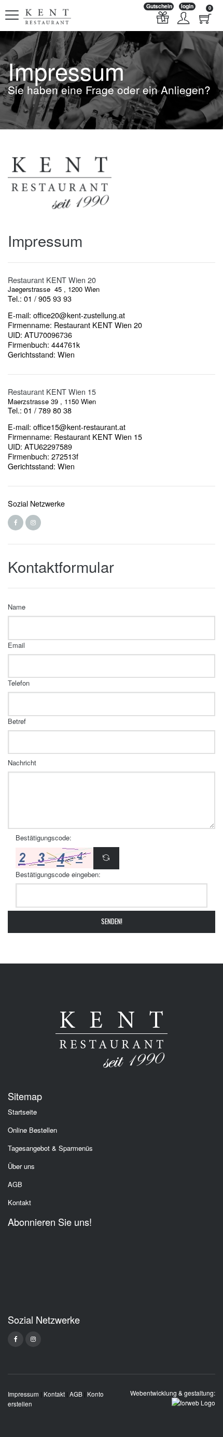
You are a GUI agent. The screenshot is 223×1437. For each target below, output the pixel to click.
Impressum (23, 1394)
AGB (15, 1184)
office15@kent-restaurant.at (79, 427)
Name (16, 607)
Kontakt (19, 1202)
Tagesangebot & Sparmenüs (50, 1148)
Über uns (21, 1166)
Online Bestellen (32, 1130)
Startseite (22, 1112)
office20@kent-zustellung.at (79, 315)
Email (16, 645)
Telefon (19, 683)
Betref (17, 721)
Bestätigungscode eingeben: (58, 874)
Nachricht (22, 762)
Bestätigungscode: (44, 837)
